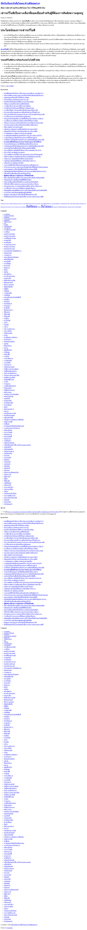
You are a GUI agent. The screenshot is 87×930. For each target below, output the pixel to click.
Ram (8, 203)
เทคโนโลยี (7, 462)
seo (5, 223)
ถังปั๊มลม (6, 291)
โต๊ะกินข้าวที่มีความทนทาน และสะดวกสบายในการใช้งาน (21, 184)
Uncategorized (8, 226)
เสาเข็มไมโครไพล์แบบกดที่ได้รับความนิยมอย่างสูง (19, 108)
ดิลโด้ (5, 270)
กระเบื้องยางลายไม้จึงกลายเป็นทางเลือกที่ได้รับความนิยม (21, 120)
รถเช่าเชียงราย (8, 358)
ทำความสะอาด (9, 206)
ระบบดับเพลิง (8, 360)
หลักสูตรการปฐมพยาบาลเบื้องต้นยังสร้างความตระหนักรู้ (20, 129)
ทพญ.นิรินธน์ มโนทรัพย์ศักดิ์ (12, 297)
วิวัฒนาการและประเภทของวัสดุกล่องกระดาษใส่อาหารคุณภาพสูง (23, 122)
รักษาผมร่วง (7, 364)
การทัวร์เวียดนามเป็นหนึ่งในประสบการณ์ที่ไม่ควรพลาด (20, 137)
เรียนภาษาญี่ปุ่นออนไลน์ (11, 472)
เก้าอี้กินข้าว (7, 440)
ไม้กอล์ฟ (6, 499)
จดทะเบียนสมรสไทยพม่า (11, 257)
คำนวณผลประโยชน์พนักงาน (12, 251)
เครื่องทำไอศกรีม (9, 443)
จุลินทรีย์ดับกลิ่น (8, 259)
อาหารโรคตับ (8, 432)
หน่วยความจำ (55, 206)
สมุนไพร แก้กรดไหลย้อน (11, 394)
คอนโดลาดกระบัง (9, 248)
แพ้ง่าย (6, 491)
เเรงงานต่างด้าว (8, 487)
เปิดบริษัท (7, 466)
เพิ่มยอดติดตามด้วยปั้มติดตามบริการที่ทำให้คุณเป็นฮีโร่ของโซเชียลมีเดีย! (25, 190)
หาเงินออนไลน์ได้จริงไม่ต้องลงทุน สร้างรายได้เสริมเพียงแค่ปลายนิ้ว (24, 146)
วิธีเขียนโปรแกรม (9, 390)
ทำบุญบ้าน (7, 305)
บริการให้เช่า (10, 86)
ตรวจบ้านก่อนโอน (9, 276)
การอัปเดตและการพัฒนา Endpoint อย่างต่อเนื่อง (18, 133)
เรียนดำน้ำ (7, 468)
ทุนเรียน (6, 318)
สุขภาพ (6, 411)
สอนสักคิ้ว (7, 398)
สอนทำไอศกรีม (8, 396)
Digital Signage (4, 203)
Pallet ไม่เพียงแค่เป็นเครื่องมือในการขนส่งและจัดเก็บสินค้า (21, 182)
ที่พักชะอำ (7, 312)
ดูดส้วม (6, 272)
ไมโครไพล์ (7, 502)
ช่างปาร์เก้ (7, 265)
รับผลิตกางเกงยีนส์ (9, 377)
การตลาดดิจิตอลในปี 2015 (45, 203)
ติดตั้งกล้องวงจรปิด (9, 280)
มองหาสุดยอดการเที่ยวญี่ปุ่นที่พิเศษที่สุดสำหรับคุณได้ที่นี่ (20, 169)
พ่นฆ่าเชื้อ (7, 354)
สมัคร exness (7, 392)
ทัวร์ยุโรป (7, 301)
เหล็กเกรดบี (7, 485)
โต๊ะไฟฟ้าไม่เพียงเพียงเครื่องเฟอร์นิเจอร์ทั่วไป (17, 173)
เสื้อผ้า (6, 478)
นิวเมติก (6, 324)
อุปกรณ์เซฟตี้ (8, 436)
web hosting (7, 228)
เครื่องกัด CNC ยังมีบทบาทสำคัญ (13, 163)
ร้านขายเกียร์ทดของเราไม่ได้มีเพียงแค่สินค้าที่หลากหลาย (21, 144)
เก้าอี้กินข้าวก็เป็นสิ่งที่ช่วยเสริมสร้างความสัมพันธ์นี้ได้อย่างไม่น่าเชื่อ (24, 139)
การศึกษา (7, 232)
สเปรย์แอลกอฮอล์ (9, 415)
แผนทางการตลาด (71, 206)
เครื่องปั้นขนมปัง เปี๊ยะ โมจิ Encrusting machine (17, 445)
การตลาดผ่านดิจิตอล (55, 203)
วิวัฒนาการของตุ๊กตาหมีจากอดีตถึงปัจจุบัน (16, 103)
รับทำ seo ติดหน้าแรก (10, 373)
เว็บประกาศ (7, 474)
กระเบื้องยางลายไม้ (9, 229)
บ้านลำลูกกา (8, 339)
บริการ (6, 326)
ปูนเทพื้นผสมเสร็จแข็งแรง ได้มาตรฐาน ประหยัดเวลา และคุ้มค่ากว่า (24, 93)
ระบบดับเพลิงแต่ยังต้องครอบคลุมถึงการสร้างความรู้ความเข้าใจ (23, 135)
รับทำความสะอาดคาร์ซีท (11, 375)
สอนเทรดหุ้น (8, 400)
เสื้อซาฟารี (7, 476)
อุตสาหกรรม (8, 434)
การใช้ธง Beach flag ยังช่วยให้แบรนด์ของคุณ (17, 116)
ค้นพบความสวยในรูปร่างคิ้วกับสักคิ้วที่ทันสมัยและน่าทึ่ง (20, 194)
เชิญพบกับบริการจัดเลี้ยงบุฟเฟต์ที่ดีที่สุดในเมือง (17, 179)
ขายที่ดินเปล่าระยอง (10, 238)
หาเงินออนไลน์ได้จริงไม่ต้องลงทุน (14, 426)
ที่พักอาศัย (7, 314)
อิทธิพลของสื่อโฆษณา (63, 206)
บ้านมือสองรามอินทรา (11, 337)
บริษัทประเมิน (8, 333)
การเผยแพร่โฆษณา (63, 203)
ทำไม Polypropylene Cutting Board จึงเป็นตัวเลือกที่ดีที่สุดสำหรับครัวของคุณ (26, 167)
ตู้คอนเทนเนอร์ (8, 282)
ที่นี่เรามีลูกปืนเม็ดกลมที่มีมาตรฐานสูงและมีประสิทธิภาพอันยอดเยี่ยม (24, 177)
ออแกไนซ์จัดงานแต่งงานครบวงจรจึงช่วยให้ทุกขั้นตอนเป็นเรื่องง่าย (23, 95)
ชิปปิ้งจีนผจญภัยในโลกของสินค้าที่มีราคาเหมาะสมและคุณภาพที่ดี (23, 196)
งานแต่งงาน (7, 255)
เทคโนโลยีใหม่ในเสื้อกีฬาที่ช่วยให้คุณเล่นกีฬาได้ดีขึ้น (20, 148)
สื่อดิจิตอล (31, 206)
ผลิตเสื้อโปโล (8, 350)
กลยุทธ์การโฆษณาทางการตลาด (15, 203)
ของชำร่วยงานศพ (9, 234)
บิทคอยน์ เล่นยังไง (9, 341)
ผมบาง (6, 348)
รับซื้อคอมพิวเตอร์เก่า (10, 371)
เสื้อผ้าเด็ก (7, 481)
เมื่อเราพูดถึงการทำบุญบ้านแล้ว (13, 127)
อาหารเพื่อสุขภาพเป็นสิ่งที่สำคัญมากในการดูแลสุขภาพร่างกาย (22, 150)
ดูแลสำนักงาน (82, 203)
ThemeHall (9, 928)
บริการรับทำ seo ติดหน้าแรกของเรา (14, 152)
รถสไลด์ (6, 356)
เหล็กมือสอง (7, 483)
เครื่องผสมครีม (8, 449)
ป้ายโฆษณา (23, 206)
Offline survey (8, 221)
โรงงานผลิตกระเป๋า (10, 495)
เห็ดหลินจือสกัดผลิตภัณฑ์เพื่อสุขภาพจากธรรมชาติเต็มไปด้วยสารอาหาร (25, 171)
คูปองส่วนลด (8, 253)
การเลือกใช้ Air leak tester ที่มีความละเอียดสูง (17, 106)
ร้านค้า (6, 381)
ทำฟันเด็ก (7, 307)
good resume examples (10, 218)
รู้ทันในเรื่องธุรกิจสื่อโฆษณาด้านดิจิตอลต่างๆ (20, 3)
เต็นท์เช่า (6, 459)
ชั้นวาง (69, 203)
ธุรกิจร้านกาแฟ (18, 206)
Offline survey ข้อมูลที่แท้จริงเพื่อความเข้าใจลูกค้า (18, 158)
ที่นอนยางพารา (8, 310)
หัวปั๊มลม (6, 424)
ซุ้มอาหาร (7, 267)
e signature (7, 214)
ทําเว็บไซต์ (7, 320)
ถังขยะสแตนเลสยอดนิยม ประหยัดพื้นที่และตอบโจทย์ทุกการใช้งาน (23, 118)
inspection (7, 220)
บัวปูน (5, 335)
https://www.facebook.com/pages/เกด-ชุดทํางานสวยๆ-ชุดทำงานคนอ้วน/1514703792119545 (33, 512)
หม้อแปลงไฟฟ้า (8, 417)
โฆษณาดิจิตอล (78, 206)
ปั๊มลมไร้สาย (7, 345)
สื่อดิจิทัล (39, 206)
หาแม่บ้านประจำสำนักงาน (12, 428)
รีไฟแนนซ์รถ (8, 388)
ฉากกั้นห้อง (7, 263)
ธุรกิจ (13, 206)
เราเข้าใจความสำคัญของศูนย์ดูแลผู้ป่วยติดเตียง (18, 192)
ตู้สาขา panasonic (9, 284)
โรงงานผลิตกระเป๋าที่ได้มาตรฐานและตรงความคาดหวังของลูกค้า (23, 154)
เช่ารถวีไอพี (4, 49)
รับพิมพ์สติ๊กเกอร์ (9, 379)
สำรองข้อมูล (8, 405)
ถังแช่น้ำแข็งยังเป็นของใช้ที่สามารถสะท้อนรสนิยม (19, 101)
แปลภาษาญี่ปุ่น (8, 489)
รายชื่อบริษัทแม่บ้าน (10, 386)
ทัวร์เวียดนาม (8, 303)
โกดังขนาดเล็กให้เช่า (10, 493)
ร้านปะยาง (7, 383)
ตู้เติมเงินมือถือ (8, 286)
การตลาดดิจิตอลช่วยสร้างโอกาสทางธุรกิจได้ (31, 203)
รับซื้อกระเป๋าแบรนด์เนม (11, 369)
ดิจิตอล (77, 203)
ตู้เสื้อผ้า (6, 288)
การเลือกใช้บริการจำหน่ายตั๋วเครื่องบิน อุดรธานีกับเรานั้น (21, 110)
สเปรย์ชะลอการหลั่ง (10, 413)
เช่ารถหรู (7, 455)
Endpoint (6, 217)
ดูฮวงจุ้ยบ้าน (7, 274)
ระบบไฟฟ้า (7, 362)
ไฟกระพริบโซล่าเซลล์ (10, 497)
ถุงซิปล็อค (7, 295)
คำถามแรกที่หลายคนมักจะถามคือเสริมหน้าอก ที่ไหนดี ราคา (22, 112)
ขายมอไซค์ (7, 240)
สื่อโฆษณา (47, 206)
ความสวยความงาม (10, 244)
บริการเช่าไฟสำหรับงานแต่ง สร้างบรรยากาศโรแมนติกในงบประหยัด (24, 114)
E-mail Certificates (9, 215)
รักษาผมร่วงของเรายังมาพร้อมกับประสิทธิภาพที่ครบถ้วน (21, 125)
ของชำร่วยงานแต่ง (9, 236)
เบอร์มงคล (7, 464)
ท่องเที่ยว (6, 299)
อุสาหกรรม (7, 438)
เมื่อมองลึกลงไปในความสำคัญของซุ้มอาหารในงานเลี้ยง (20, 131)
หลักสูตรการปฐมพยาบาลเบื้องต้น (14, 419)
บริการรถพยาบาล (9, 329)
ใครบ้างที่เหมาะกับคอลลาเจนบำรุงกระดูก (16, 99)
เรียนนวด (7, 470)
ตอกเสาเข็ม (7, 278)
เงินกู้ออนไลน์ (8, 453)
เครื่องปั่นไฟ (7, 447)
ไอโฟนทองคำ (8, 504)
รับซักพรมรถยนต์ (9, 367)
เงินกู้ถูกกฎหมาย (9, 451)
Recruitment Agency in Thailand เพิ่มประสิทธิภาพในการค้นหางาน (23, 186)
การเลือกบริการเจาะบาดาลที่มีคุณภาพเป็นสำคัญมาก (19, 188)
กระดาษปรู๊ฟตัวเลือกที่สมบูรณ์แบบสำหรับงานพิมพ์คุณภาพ (21, 165)
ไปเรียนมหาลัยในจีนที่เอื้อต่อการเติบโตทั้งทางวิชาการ (20, 160)
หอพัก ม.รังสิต (8, 421)
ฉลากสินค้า (7, 261)
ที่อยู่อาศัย (7, 316)
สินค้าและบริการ (9, 409)
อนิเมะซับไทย (8, 430)
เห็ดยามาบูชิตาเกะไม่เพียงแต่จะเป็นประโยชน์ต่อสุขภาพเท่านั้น (22, 156)
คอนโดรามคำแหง (9, 246)
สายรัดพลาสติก (8, 402)
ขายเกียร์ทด (7, 242)
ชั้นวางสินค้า (73, 203)
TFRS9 (6, 225)
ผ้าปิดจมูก (7, 352)
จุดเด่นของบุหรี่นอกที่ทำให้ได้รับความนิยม (16, 97)
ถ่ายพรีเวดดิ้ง (8, 293)
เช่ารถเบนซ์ (7, 457)
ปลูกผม (6, 343)
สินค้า (6, 407)
